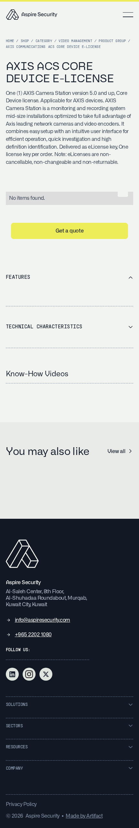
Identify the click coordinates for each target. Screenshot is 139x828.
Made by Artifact (84, 816)
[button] (128, 15)
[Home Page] (32, 15)
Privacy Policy (21, 804)
